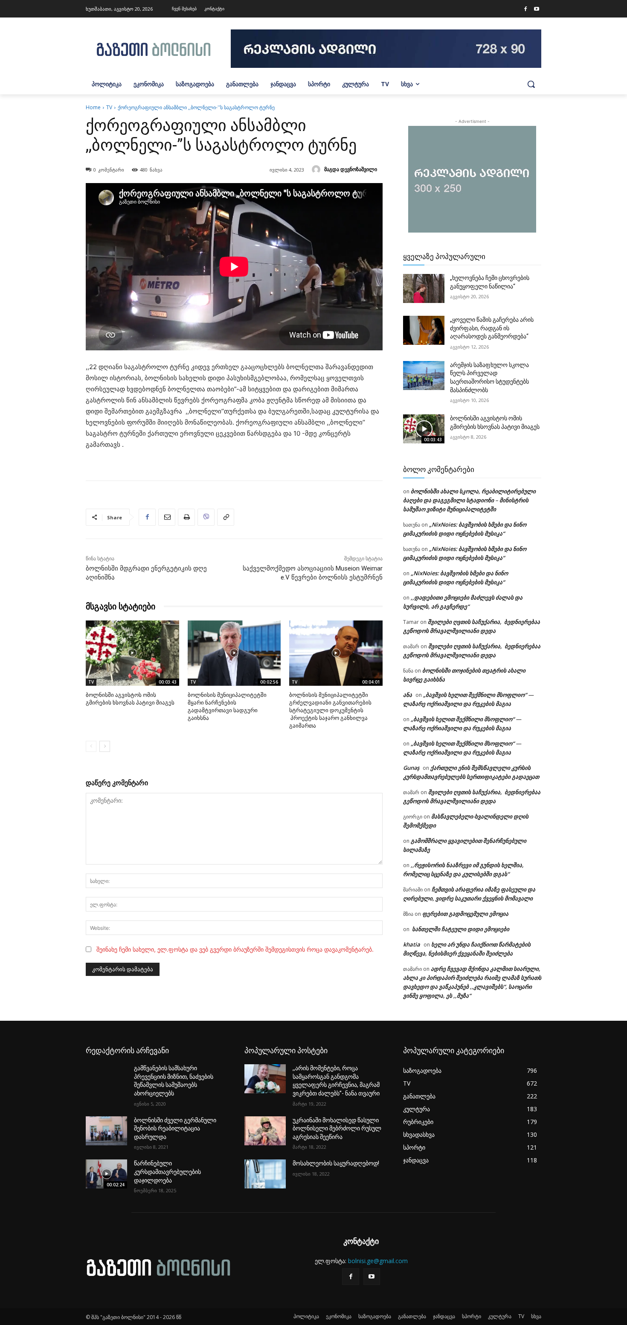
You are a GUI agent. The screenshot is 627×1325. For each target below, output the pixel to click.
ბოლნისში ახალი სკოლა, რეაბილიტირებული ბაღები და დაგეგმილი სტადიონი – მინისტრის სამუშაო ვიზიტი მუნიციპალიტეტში (469, 500)
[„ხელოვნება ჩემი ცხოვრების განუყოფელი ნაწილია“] (423, 288)
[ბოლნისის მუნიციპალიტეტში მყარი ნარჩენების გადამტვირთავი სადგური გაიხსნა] (234, 653)
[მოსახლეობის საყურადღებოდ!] (265, 1173)
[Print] (186, 517)
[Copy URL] (225, 517)
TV (109, 107)
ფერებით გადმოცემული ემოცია (465, 913)
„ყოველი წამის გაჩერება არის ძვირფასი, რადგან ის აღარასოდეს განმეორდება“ (492, 328)
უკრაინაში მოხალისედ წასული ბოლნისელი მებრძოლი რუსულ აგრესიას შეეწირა (337, 1128)
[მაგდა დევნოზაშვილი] (317, 169)
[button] (531, 84)
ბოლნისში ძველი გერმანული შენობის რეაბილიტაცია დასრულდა (175, 1128)
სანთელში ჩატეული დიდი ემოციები (460, 929)
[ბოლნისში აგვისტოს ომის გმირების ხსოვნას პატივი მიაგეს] (132, 653)
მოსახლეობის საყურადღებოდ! (336, 1163)
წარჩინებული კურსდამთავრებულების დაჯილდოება (167, 1171)
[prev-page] (91, 746)
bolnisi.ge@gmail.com (378, 1261)
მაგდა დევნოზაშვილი (350, 169)
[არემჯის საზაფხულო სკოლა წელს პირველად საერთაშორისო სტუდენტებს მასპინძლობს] (423, 375)
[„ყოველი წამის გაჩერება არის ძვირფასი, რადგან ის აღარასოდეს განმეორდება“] (423, 330)
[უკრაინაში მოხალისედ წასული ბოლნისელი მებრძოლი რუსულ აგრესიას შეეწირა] (265, 1130)
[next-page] (104, 746)
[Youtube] (536, 9)
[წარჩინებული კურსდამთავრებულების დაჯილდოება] (106, 1173)
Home (93, 107)
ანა (407, 695)
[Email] (166, 517)
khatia (411, 944)
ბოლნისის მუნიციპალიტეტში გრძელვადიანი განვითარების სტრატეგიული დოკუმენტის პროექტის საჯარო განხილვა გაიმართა (330, 710)
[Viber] (206, 517)
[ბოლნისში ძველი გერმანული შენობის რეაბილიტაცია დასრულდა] (106, 1130)
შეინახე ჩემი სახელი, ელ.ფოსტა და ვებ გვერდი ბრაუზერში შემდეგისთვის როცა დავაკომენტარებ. (235, 949)
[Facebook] (525, 9)
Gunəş (411, 768)
